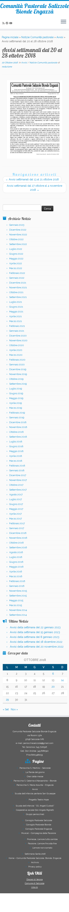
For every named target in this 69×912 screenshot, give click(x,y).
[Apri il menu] (63, 22)
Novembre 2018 (18, 427)
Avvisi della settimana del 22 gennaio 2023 (35, 627)
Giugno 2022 (16, 253)
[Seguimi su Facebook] (7, 23)
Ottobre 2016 (16, 542)
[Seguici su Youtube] (11, 23)
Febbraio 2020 (17, 359)
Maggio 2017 (16, 509)
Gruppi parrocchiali (35, 814)
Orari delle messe (35, 776)
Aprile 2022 (15, 263)
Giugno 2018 (16, 446)
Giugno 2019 (16, 393)
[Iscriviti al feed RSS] (4, 23)
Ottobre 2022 (16, 239)
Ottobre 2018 (16, 432)
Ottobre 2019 (16, 379)
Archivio (35, 862)
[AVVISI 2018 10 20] (34, 119)
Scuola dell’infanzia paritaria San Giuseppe (35, 793)
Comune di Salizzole (34, 883)
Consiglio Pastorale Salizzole (38, 820)
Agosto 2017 (16, 494)
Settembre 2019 (18, 383)
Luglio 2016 (15, 557)
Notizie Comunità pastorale (37, 37)
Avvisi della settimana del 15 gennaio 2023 (35, 632)
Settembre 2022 (18, 244)
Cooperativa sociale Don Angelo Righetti (35, 810)
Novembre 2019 (18, 374)
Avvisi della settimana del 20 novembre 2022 (36, 646)
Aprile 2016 (15, 571)
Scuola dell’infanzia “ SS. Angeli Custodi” (35, 806)
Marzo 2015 (15, 605)
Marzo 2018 (15, 460)
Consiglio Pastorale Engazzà (38, 829)
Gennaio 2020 (17, 364)
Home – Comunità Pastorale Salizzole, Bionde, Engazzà (35, 858)
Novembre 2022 (18, 234)
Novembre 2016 (18, 537)
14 (62, 680)
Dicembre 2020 (18, 335)
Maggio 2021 (16, 311)
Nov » (14, 709)
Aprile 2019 (15, 403)
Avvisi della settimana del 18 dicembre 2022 (36, 641)
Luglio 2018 (15, 441)
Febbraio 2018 (17, 465)
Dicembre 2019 (17, 369)
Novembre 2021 (18, 287)
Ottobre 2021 (16, 292)
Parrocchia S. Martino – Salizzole (35, 768)
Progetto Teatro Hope (39, 799)
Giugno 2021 (16, 306)
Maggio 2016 (16, 566)
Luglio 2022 (15, 249)
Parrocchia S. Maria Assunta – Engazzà (35, 785)
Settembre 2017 (18, 489)
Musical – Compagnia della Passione (38, 833)
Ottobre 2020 (16, 345)
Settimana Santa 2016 (35, 854)
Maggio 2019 (16, 398)
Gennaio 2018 (16, 470)
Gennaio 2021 (16, 330)
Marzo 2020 (15, 355)
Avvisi (59, 37)
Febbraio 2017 (17, 523)
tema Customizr (49, 907)
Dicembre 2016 (17, 533)
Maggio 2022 (16, 258)
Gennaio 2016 (16, 586)
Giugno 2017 (16, 504)
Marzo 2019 (15, 407)
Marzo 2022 (15, 268)
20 (53, 686)
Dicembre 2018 (17, 422)
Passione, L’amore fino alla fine (42, 843)
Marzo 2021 (15, 321)
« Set (6, 709)
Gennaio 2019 (16, 417)
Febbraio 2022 (17, 273)
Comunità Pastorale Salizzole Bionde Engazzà (34, 8)
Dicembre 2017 (17, 475)
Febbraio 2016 (17, 581)
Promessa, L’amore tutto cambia (42, 839)
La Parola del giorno (35, 772)
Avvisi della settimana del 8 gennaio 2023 (34, 637)
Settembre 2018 (18, 436)
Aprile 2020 (15, 350)
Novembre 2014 (18, 610)
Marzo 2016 (15, 576)
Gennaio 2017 (16, 528)
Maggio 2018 (16, 451)
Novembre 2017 (18, 480)
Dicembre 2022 (17, 229)
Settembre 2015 (18, 595)
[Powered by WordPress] (23, 907)
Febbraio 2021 (17, 326)
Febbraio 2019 (17, 412)
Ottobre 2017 (16, 484)
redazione (7, 66)
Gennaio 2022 (16, 277)
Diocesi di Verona (34, 879)
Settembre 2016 (18, 547)
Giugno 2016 (16, 562)
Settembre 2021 (18, 297)
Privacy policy (35, 867)
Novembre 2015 (18, 590)
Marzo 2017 (15, 518)
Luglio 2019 (15, 388)
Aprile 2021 (15, 316)
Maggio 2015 (16, 600)
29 (7, 699)
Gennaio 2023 (16, 225)
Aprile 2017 (15, 513)
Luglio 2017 (15, 499)
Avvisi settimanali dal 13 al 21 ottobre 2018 (32, 179)
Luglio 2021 (15, 302)
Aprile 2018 (15, 456)
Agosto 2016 (16, 552)
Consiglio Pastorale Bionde (38, 824)
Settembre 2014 (18, 614)
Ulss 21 (34, 887)
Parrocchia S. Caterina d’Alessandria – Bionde (35, 781)
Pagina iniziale (10, 37)
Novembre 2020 (18, 340)
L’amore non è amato (42, 848)
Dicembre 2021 (17, 282)
